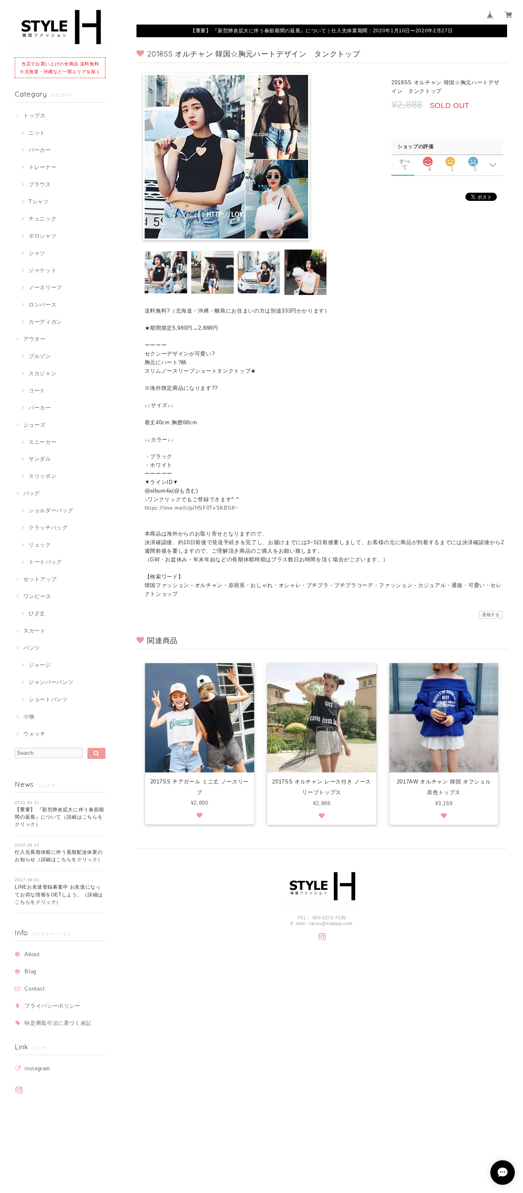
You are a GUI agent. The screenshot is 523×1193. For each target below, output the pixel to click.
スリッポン (42, 476)
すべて (404, 161)
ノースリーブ (45, 287)
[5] (473, 159)
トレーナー (42, 167)
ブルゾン (40, 356)
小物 (28, 717)
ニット (37, 133)
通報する (491, 614)
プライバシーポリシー (52, 1006)
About (32, 954)
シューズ (34, 425)
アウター (34, 339)
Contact (35, 989)
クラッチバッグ (48, 527)
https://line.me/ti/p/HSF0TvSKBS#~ (192, 508)
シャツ (37, 253)
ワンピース (37, 596)
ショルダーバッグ (51, 510)
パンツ (31, 648)
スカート (34, 631)
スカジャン (42, 373)
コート (37, 390)
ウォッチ (34, 734)
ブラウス (40, 184)
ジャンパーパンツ (51, 682)
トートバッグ (45, 562)
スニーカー (42, 442)
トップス (34, 116)
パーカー (40, 150)
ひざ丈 (37, 613)
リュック (40, 545)
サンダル (40, 459)
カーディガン (45, 322)
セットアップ (40, 579)
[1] (450, 159)
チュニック (42, 219)
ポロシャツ (42, 236)
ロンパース (42, 305)
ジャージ (40, 665)
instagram (37, 1068)
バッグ (31, 493)
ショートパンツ (48, 699)
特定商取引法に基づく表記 (58, 1023)
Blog (30, 971)
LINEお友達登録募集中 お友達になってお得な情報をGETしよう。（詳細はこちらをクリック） (59, 894)
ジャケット (42, 270)
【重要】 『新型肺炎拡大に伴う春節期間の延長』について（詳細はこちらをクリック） (59, 817)
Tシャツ (39, 201)
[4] (427, 159)
